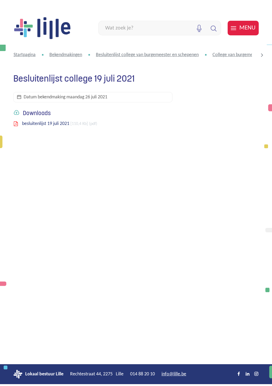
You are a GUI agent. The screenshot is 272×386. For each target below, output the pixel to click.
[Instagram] (256, 374)
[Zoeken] (213, 28)
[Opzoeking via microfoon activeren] (199, 28)
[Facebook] (238, 374)
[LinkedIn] (247, 374)
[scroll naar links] (262, 55)
